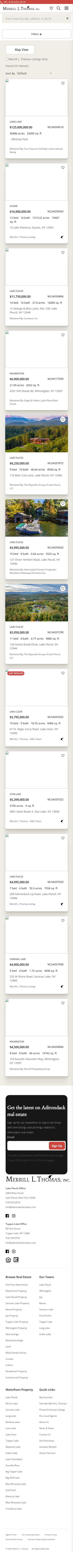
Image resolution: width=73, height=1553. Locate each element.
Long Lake (44, 1328)
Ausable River (13, 1465)
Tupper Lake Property (17, 1321)
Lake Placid (45, 1284)
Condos (9, 1358)
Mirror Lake (12, 1403)
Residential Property (16, 1371)
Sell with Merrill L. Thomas (53, 1403)
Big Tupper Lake (14, 1471)
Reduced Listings (14, 1340)
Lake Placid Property (16, 1297)
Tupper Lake (45, 1321)
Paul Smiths (45, 1315)
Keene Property (14, 1309)
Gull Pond (11, 1490)
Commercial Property (17, 1377)
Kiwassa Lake (12, 1496)
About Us (44, 1422)
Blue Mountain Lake (16, 1484)
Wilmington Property (16, 1328)
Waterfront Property (16, 1290)
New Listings (12, 1334)
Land (8, 1346)
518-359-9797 (13, 1238)
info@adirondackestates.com (21, 1207)
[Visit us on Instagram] (14, 1215)
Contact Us (45, 1434)
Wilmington (45, 1290)
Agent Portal (11, 1534)
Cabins (9, 1365)
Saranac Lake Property (17, 1303)
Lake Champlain (14, 1459)
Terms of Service (37, 1160)
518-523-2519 (13, 1202)
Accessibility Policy (14, 1539)
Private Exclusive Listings (52, 1409)
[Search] (59, 8)
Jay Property (12, 1315)
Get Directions (46, 1440)
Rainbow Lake (13, 1422)
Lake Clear (11, 1434)
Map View (21, 50)
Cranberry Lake (14, 1508)
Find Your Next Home (17, 1284)
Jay (40, 1297)
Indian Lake (45, 1334)
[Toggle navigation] (66, 7)
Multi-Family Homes (16, 1352)
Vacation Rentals (48, 1446)
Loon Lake (11, 1428)
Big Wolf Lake (13, 1477)
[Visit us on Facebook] (7, 1215)
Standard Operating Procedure (41, 1539)
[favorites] (52, 8)
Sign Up (57, 1146)
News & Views (46, 1428)
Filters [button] (35, 34)
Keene (42, 1303)
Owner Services (47, 1453)
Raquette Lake (13, 1446)
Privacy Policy (14, 1160)
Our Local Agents (48, 1415)
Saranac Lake (46, 1309)
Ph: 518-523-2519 (14, 2)
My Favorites (46, 1397)
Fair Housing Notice (30, 1534)
